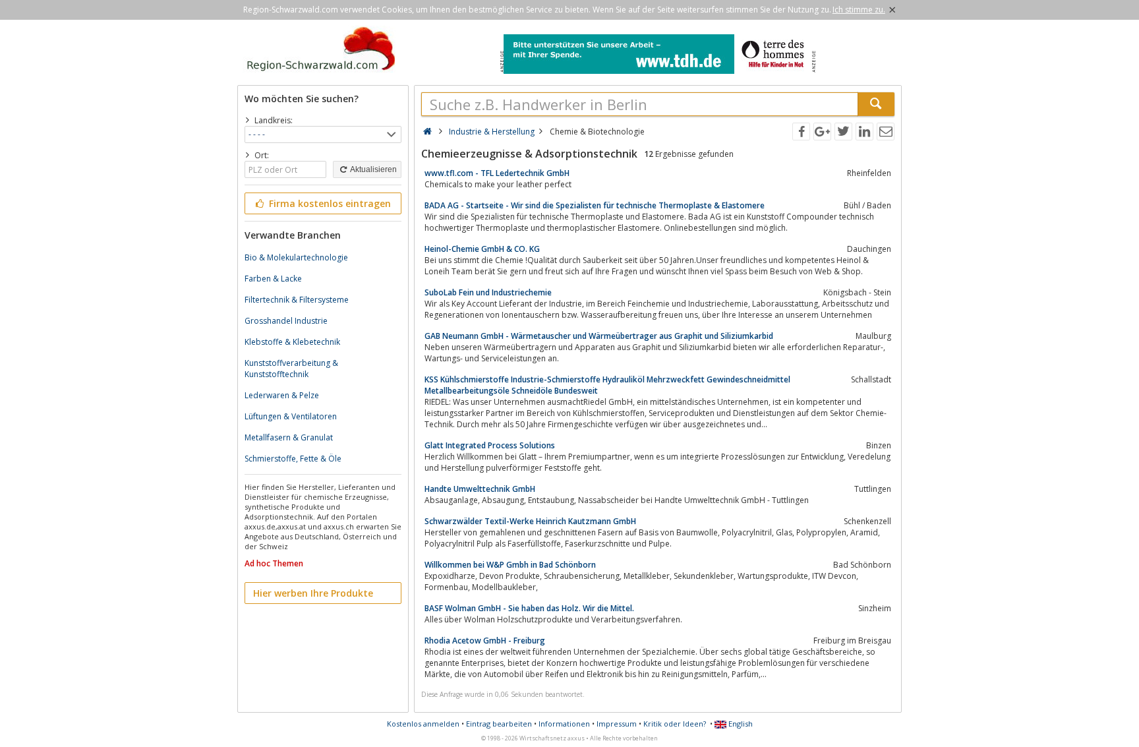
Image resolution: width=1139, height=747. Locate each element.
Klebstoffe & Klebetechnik (292, 341)
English (739, 724)
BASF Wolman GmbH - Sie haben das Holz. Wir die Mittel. (529, 608)
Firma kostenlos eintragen (328, 203)
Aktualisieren (373, 169)
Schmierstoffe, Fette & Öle (293, 458)
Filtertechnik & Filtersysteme (297, 299)
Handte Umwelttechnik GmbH (479, 488)
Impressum (617, 724)
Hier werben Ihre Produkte (313, 593)
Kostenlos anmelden (423, 724)
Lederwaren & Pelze (282, 395)
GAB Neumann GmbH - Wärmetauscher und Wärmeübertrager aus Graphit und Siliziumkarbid (598, 336)
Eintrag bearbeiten (499, 724)
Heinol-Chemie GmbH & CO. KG (482, 248)
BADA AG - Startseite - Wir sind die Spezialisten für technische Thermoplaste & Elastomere (594, 205)
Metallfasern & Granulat (289, 437)
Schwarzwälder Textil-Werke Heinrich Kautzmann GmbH (530, 521)
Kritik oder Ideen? (674, 724)
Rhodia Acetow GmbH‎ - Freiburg (484, 640)
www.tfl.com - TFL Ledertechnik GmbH (497, 173)
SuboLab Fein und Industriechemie (488, 292)
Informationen (564, 724)
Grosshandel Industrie (286, 320)
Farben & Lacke (273, 278)
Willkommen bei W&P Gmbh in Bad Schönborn (510, 564)
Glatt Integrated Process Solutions (489, 445)
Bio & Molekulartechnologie (296, 257)
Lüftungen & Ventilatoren (291, 416)
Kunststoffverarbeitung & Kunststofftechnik (291, 368)
